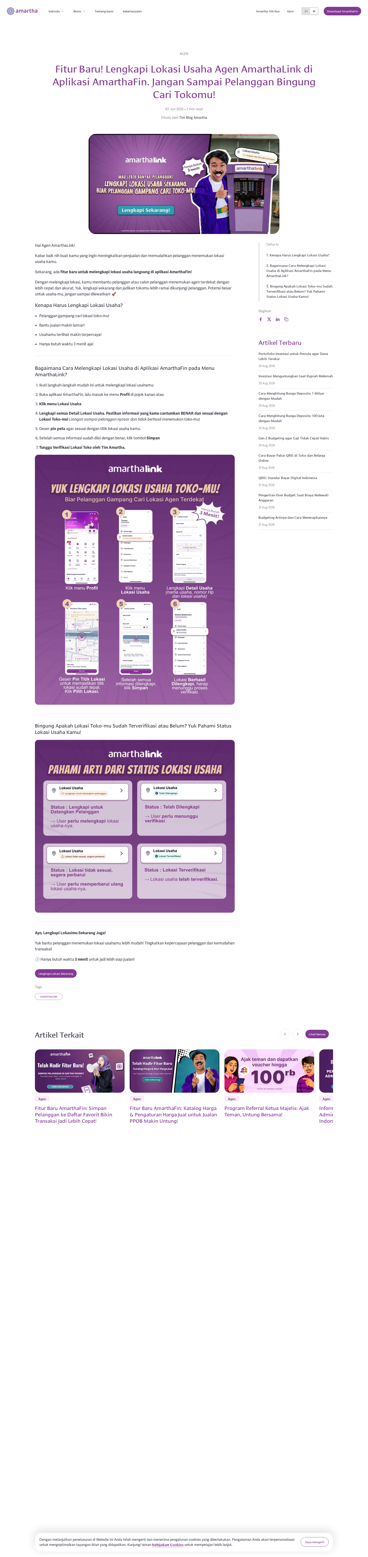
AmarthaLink (48, 996)
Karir (290, 11)
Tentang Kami (104, 11)
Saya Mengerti (314, 1542)
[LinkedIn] (278, 319)
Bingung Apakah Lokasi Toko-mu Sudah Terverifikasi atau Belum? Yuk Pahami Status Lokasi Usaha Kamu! (299, 291)
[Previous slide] (285, 1034)
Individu (54, 11)
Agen (184, 53)
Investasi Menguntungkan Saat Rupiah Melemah (296, 375)
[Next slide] (298, 1034)
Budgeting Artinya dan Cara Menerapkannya (293, 517)
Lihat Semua (317, 1034)
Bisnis (77, 11)
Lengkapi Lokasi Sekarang (55, 973)
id (314, 11)
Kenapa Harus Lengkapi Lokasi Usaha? (299, 254)
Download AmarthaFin (342, 11)
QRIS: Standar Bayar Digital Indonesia (288, 477)
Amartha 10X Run (268, 11)
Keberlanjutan (132, 11)
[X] (269, 319)
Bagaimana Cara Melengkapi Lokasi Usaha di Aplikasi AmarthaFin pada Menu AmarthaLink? (298, 270)
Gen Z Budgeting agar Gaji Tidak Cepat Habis (294, 437)
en (306, 11)
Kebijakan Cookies (168, 1544)
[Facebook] (261, 319)
